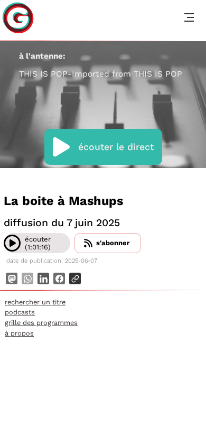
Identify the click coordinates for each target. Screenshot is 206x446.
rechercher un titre (35, 302)
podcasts (20, 312)
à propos (19, 333)
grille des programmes (41, 323)
